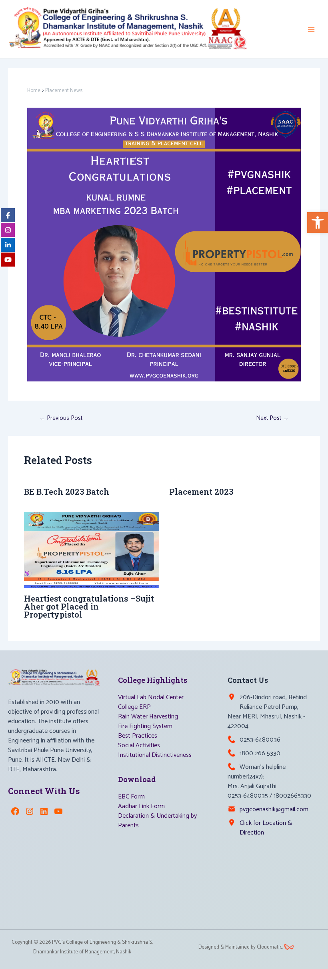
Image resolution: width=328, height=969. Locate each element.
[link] (317, 222)
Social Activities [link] (139, 745)
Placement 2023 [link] (201, 491)
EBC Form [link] (131, 796)
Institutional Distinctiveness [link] (155, 755)
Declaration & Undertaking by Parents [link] (157, 821)
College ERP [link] (134, 707)
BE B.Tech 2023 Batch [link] (66, 491)
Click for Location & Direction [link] (266, 828)
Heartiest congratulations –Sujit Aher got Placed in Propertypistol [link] (89, 606)
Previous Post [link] (60, 418)
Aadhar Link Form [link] (141, 806)
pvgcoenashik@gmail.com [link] (274, 809)
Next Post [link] (272, 418)
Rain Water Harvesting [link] (148, 716)
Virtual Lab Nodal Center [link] (151, 697)
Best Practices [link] (137, 735)
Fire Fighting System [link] (145, 726)
